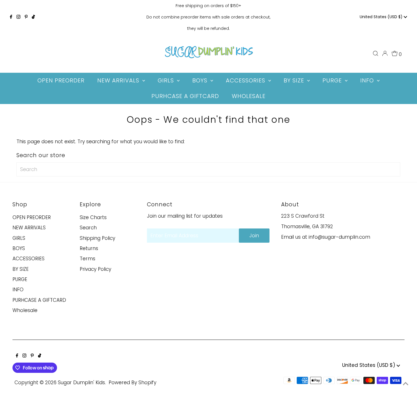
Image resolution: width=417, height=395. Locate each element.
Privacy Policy (95, 269)
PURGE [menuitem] (333, 80)
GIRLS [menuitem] (167, 80)
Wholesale (24, 310)
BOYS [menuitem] (200, 80)
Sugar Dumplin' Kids (81, 382)
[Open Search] (375, 53)
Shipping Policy (97, 238)
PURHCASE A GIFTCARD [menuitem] (185, 96)
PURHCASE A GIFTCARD (39, 300)
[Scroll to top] (405, 383)
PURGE (19, 279)
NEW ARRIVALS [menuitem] (119, 80)
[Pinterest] (26, 17)
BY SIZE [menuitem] (295, 80)
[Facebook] (11, 17)
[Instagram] (18, 17)
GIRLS (18, 238)
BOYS (18, 248)
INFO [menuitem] (368, 80)
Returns (89, 248)
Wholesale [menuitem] (249, 96)
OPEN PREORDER (31, 217)
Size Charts (93, 217)
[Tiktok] (33, 17)
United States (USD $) (382, 17)
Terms (87, 258)
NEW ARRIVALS (29, 227)
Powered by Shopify (132, 382)
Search (88, 227)
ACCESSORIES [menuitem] (246, 80)
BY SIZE (20, 269)
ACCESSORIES (28, 258)
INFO (18, 289)
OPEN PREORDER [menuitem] (61, 80)
